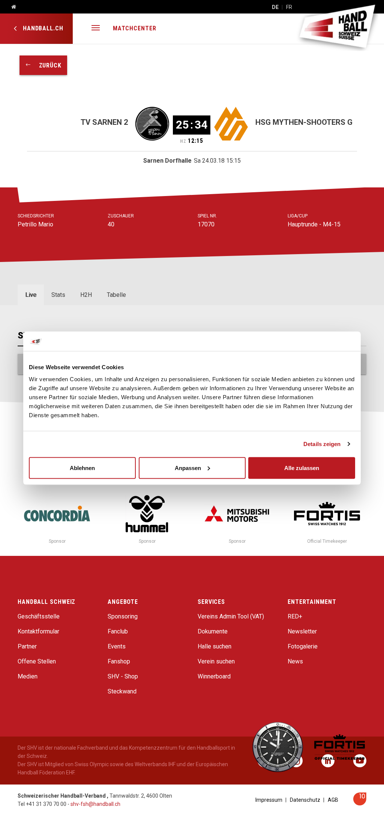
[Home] (11, 7)
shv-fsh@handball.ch (95, 804)
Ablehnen (82, 467)
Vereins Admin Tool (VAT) (231, 616)
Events (117, 646)
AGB (333, 800)
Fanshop (119, 661)
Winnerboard (214, 676)
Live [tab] (30, 294)
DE (275, 7)
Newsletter (302, 631)
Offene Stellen (37, 661)
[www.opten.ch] (359, 803)
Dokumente (213, 631)
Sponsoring (123, 616)
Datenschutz (305, 800)
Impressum (268, 800)
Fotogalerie (303, 646)
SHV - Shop (123, 676)
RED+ (295, 616)
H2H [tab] (86, 294)
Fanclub (118, 631)
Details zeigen (321, 444)
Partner (27, 646)
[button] (95, 28)
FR (289, 7)
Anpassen (188, 467)
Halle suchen (214, 646)
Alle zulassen (301, 467)
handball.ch (42, 28)
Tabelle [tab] (116, 294)
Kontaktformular (38, 631)
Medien (28, 676)
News (295, 661)
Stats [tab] (58, 294)
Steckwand (122, 691)
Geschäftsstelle (39, 616)
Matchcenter (134, 28)
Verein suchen (216, 661)
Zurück (47, 65)
